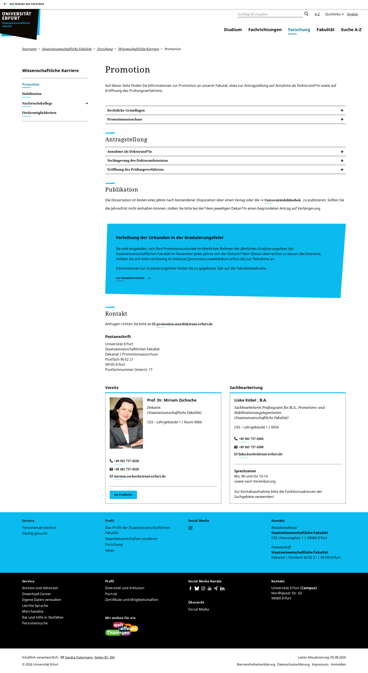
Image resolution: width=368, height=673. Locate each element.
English (352, 14)
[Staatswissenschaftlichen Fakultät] (20, 24)
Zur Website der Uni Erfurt (26, 4)
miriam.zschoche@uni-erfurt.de (140, 476)
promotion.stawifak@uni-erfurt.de (185, 324)
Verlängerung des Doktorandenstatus (137, 160)
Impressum (320, 664)
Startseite (29, 49)
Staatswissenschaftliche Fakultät (66, 49)
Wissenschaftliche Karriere (138, 49)
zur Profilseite (123, 494)
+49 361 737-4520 (126, 461)
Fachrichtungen (265, 29)
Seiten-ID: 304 (104, 657)
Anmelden (338, 664)
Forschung (299, 29)
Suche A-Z (351, 29)
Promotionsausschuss (124, 119)
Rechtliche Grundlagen (126, 110)
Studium (233, 29)
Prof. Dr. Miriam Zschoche (172, 400)
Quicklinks (333, 14)
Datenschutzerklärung (293, 664)
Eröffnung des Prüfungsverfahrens (135, 169)
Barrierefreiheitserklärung (256, 664)
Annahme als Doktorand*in (129, 151)
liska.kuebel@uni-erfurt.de (261, 454)
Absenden (306, 14)
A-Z (317, 14)
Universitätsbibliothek (282, 200)
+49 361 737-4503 (251, 439)
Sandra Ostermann (79, 657)
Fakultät (326, 29)
